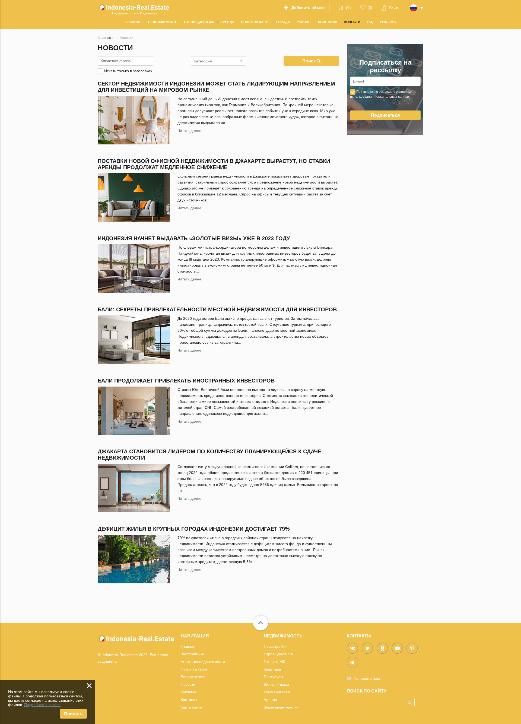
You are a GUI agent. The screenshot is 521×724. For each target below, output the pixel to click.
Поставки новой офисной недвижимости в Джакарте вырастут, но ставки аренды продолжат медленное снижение (214, 164)
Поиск (309, 61)
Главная (188, 646)
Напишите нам (367, 678)
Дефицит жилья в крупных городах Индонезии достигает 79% (194, 529)
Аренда (270, 699)
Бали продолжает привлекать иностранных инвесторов (186, 381)
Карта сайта (191, 707)
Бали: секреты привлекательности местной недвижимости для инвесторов (217, 309)
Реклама (188, 692)
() (348, 7)
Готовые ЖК (274, 661)
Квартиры (272, 669)
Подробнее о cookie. (42, 705)
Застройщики (192, 654)
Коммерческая (277, 692)
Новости (188, 684)
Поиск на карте (194, 669)
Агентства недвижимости (203, 661)
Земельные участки (281, 707)
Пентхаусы (273, 677)
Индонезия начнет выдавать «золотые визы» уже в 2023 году (194, 238)
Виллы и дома (276, 684)
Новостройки (275, 646)
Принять (73, 714)
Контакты (189, 699)
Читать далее (189, 130)
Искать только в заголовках (128, 71)
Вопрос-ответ (193, 677)
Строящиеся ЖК (278, 654)
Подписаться (385, 115)
